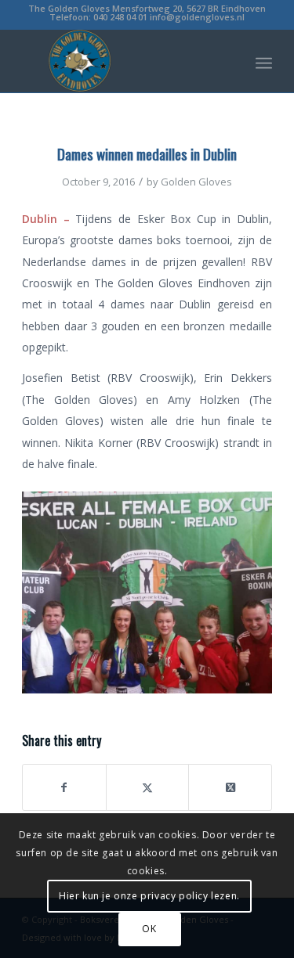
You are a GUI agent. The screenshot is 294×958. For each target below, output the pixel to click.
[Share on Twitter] (148, 787)
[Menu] (264, 61)
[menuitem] (264, 61)
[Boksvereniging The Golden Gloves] (122, 61)
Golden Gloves (196, 182)
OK (149, 928)
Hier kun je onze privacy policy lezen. (149, 895)
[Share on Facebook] (64, 787)
